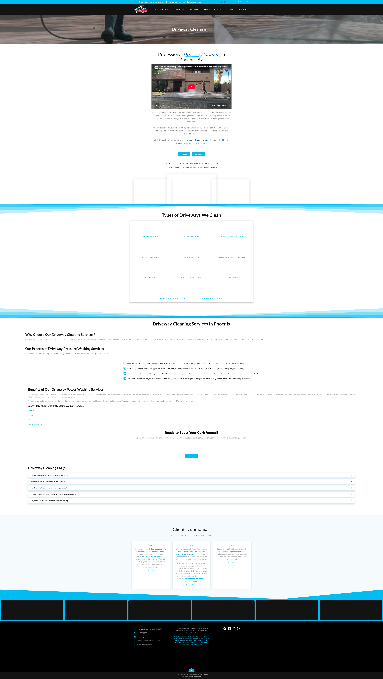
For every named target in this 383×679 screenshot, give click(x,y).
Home (154, 9)
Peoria (200, 644)
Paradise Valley (195, 642)
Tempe (194, 636)
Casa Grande (186, 642)
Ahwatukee (177, 638)
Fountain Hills (186, 638)
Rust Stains (32, 416)
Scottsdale (183, 636)
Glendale (200, 638)
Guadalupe (204, 642)
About (206, 9)
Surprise (204, 640)
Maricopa (178, 642)
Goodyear (194, 638)
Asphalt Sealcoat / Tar (35, 424)
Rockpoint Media (196, 676)
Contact (231, 9)
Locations (218, 9)
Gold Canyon (197, 640)
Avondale (189, 640)
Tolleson (183, 640)
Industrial (194, 9)
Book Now (242, 9)
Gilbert (206, 636)
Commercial (179, 9)
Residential (164, 9)
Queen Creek (185, 644)
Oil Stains (31, 411)
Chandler (199, 636)
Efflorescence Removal (35, 420)
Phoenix (176, 636)
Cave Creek (193, 644)
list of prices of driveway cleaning (196, 140)
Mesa (189, 636)
